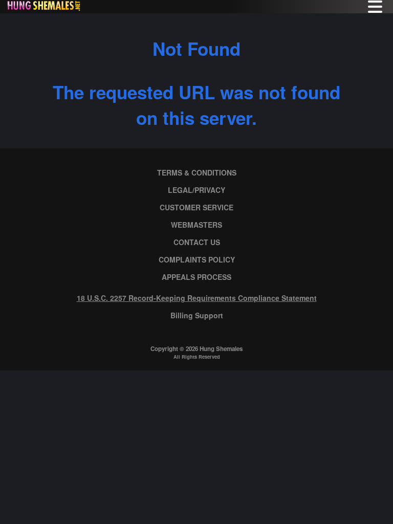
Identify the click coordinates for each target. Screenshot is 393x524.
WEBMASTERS (196, 225)
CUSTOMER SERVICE (196, 207)
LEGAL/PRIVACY (196, 190)
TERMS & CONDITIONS (196, 172)
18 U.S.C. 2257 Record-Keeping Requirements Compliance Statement (197, 298)
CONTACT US (196, 242)
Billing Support (196, 315)
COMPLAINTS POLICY (197, 259)
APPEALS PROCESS (196, 277)
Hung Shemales (221, 348)
